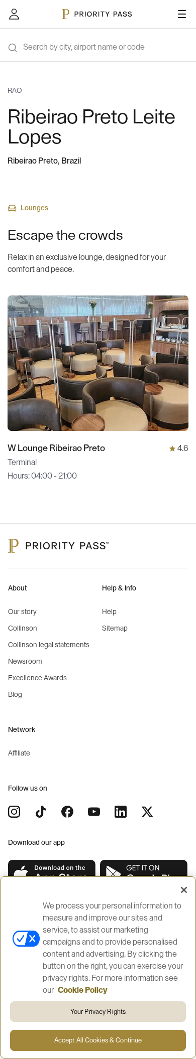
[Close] (184, 890)
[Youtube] (94, 812)
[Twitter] (147, 812)
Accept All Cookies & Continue (98, 1040)
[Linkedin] (121, 812)
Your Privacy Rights (98, 1011)
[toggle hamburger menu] (182, 14)
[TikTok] (41, 812)
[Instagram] (14, 812)
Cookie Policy (83, 990)
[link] (52, 874)
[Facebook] (67, 812)
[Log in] (14, 14)
